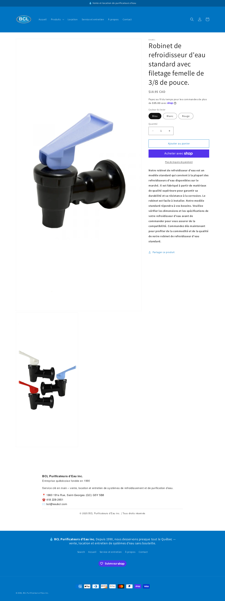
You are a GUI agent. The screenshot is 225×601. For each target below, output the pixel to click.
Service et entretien (111, 551)
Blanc (170, 116)
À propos (130, 551)
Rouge (186, 116)
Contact (143, 551)
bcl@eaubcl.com (56, 504)
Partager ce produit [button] (164, 252)
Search (81, 551)
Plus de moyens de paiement (179, 162)
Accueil (92, 551)
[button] (57, 19)
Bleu (155, 116)
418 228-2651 (54, 499)
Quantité (153, 123)
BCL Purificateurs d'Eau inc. (36, 593)
